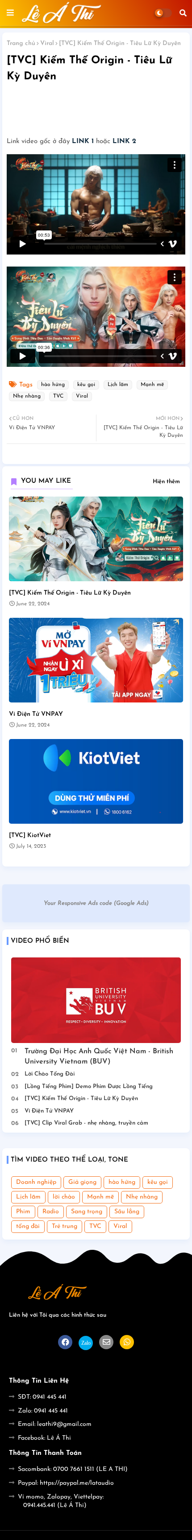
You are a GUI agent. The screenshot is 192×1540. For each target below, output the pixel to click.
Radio (50, 1211)
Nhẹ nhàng (27, 396)
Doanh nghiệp (36, 1182)
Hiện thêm (166, 482)
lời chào (64, 1197)
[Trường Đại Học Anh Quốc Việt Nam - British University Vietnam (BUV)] (96, 1000)
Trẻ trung (64, 1226)
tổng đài (28, 1226)
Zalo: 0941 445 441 (43, 1411)
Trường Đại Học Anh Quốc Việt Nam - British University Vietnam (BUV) (99, 1056)
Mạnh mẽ (152, 384)
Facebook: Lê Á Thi (44, 1438)
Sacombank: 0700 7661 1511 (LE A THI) (73, 1469)
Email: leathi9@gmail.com (55, 1424)
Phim (23, 1211)
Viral (47, 43)
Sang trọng (86, 1211)
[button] (183, 13)
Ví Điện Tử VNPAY (36, 714)
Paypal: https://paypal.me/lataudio (66, 1483)
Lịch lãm (118, 384)
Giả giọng (82, 1182)
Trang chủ (21, 43)
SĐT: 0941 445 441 (42, 1397)
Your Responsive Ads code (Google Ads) (96, 903)
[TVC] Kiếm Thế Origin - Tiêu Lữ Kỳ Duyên (70, 593)
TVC (58, 396)
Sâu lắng (126, 1211)
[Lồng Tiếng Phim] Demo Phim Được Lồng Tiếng (89, 1086)
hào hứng (53, 384)
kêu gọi (86, 384)
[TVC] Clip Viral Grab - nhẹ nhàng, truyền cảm (86, 1123)
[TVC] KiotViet (30, 835)
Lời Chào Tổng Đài (50, 1074)
